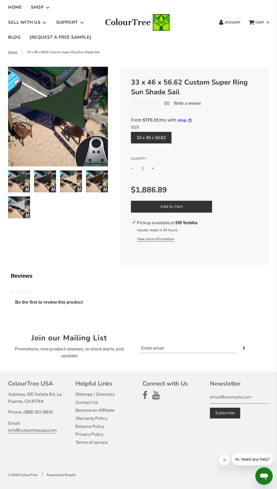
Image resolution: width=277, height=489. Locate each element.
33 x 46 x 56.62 (151, 137)
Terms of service (91, 442)
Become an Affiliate (94, 410)
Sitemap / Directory (95, 394)
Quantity (138, 158)
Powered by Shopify (61, 475)
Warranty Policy (91, 418)
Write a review (187, 103)
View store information (155, 239)
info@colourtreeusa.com (32, 430)
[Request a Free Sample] (60, 37)
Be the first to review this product (51, 303)
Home (15, 7)
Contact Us (86, 402)
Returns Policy (89, 426)
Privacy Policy (89, 434)
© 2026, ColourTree (22, 475)
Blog (14, 37)
